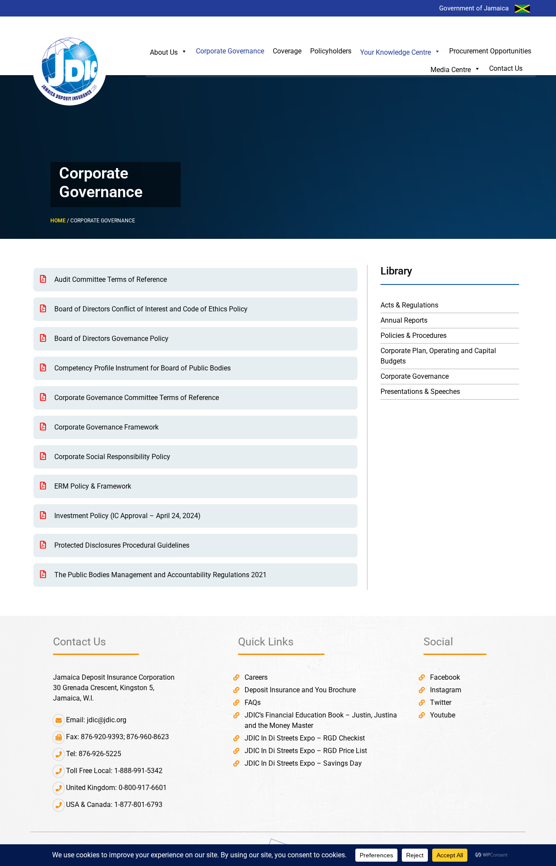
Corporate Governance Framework (106, 427)
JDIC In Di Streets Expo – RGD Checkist (305, 738)
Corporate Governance (230, 51)
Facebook (445, 677)
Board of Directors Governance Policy (111, 338)
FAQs (253, 702)
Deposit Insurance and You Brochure (300, 690)
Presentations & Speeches (420, 391)
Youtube (442, 715)
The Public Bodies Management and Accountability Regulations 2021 (160, 575)
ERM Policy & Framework (92, 486)
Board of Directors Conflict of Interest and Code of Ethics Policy (150, 309)
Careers (256, 677)
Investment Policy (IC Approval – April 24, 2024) (127, 516)
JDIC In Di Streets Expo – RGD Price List (306, 751)
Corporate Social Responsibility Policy (111, 457)
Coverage (287, 51)
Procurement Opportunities (490, 51)
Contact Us (506, 68)
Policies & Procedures (414, 335)
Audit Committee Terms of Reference (110, 279)
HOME (58, 221)
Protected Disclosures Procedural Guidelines (121, 545)
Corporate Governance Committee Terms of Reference (136, 397)
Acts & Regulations (409, 305)
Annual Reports (404, 320)
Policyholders (330, 51)
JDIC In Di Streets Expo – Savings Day (303, 763)
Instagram (445, 690)
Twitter (440, 702)
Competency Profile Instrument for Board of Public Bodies (142, 368)
